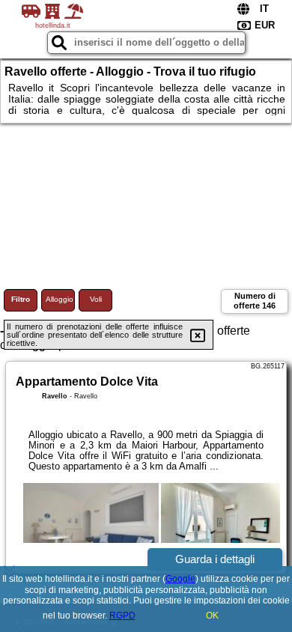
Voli (96, 299)
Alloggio (59, 299)
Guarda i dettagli (215, 559)
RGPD (122, 615)
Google (180, 579)
